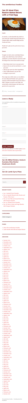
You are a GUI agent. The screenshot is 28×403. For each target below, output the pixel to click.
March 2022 (6, 258)
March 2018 (6, 346)
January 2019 (6, 328)
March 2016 (6, 390)
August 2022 (6, 249)
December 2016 (7, 373)
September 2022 (7, 247)
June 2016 (6, 384)
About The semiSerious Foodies (11, 227)
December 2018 (7, 330)
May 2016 (5, 386)
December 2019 (7, 308)
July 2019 (5, 317)
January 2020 (6, 306)
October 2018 (6, 333)
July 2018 (5, 339)
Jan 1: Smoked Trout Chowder (11, 193)
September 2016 (7, 379)
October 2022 (6, 245)
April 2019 (6, 322)
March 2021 (6, 280)
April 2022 (6, 256)
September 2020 (7, 291)
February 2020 (7, 304)
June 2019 (6, 319)
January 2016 (6, 394)
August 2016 (6, 381)
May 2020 (6, 298)
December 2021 (7, 264)
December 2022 (7, 242)
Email (4, 132)
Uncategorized (19, 91)
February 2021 (7, 282)
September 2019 (7, 313)
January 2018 (6, 350)
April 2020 (6, 300)
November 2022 (7, 244)
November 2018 (7, 331)
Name (4, 126)
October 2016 (6, 377)
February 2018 (7, 348)
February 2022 (7, 260)
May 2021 (5, 276)
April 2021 (6, 278)
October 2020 (6, 289)
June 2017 (5, 362)
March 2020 (6, 302)
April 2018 (6, 344)
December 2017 (7, 351)
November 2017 (7, 353)
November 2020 (7, 287)
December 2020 (7, 286)
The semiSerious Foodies (12, 4)
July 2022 (5, 251)
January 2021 (6, 284)
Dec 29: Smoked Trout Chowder (11, 202)
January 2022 (6, 262)
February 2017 (7, 370)
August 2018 (6, 337)
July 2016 (5, 383)
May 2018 (5, 342)
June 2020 (6, 297)
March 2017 (6, 368)
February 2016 (7, 392)
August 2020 (6, 293)
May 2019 (5, 320)
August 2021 (6, 271)
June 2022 (6, 253)
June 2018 (5, 340)
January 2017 (6, 372)
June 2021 (5, 275)
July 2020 (5, 295)
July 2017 (5, 361)
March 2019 (6, 324)
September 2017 (7, 357)
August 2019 (6, 315)
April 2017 (6, 366)
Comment (5, 106)
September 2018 (7, 335)
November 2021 (7, 266)
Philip (5, 91)
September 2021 (7, 269)
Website (4, 139)
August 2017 (6, 359)
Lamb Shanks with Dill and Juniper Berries (14, 229)
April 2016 (6, 388)
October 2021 (6, 267)
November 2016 (7, 375)
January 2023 (6, 240)
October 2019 (6, 311)
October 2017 (6, 355)
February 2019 (7, 326)
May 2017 (5, 364)
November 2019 (7, 309)
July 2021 (5, 273)
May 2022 (6, 255)
